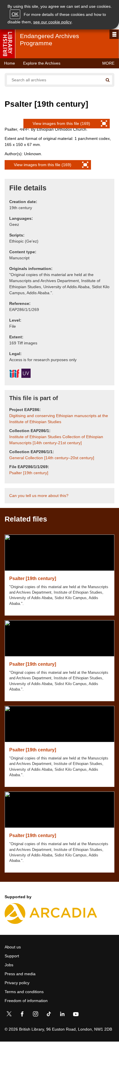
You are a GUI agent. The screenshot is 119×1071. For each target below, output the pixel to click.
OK (15, 14)
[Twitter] (9, 1015)
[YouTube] (75, 1015)
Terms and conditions (24, 991)
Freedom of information (26, 1000)
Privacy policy (17, 982)
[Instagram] (35, 1015)
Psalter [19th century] (28, 472)
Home (9, 63)
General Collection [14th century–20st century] (51, 457)
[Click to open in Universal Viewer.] (26, 374)
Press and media (20, 973)
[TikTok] (48, 1015)
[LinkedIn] (62, 1015)
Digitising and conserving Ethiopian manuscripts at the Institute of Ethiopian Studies (58, 418)
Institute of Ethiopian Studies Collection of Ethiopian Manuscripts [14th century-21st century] (56, 439)
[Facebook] (22, 1015)
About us (13, 947)
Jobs (9, 965)
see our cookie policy (52, 22)
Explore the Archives (41, 63)
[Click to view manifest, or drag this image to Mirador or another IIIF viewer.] (14, 374)
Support (12, 956)
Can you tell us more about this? (38, 495)
